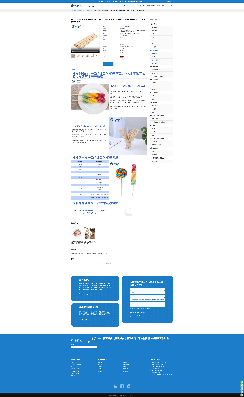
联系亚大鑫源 (85, 294)
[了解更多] (128, 212)
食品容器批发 (126, 364)
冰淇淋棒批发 (101, 364)
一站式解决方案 (141, 5)
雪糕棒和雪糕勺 (80, 10)
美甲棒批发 (125, 371)
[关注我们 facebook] (122, 386)
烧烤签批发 (101, 369)
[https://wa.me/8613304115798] (241, 385)
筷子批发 (100, 371)
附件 (132, 310)
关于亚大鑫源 (131, 5)
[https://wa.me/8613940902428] (241, 382)
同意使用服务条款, (138, 312)
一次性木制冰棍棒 (87, 253)
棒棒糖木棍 (94, 253)
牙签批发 (125, 362)
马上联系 (109, 64)
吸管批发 (125, 367)
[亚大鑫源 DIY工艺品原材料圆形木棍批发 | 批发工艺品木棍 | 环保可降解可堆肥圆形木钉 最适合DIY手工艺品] (90, 233)
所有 (75, 10)
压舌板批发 (125, 369)
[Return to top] (241, 395)
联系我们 (164, 5)
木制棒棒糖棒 (80, 253)
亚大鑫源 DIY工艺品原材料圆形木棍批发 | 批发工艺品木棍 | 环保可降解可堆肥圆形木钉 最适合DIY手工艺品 (90, 241)
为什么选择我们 (75, 369)
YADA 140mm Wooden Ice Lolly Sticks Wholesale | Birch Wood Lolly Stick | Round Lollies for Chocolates (133, 31)
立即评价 (110, 263)
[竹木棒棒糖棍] (122, 56)
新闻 (116, 394)
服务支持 (73, 375)
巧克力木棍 (105, 253)
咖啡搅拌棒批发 (102, 367)
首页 (121, 5)
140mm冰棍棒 (74, 253)
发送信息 (138, 315)
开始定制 (84, 320)
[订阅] (95, 347)
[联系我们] (241, 388)
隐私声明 (126, 394)
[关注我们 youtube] (115, 386)
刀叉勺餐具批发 (102, 362)
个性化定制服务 (150, 5)
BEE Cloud (132, 395)
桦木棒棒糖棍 (99, 253)
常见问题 (123, 394)
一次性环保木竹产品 (76, 364)
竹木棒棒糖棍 (87, 10)
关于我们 (113, 394)
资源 (158, 5)
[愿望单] (241, 391)
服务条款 (142, 312)
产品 (125, 5)
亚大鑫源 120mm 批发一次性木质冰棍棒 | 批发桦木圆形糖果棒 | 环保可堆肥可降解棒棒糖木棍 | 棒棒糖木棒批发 (77, 241)
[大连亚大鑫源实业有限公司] (77, 6)
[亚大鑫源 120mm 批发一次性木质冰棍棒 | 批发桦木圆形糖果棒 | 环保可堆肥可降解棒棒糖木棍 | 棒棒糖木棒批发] (77, 233)
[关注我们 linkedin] (129, 386)
